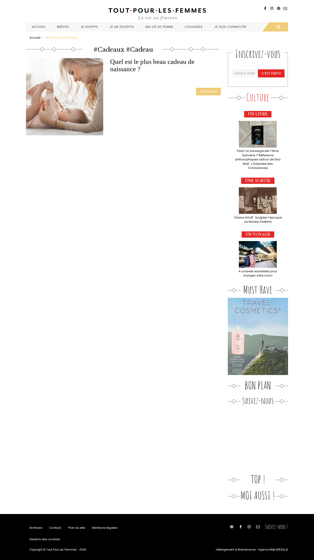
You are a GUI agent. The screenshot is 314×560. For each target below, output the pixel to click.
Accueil (39, 27)
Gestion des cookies (44, 539)
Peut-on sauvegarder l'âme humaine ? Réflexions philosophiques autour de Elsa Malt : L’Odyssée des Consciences (257, 159)
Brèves (63, 27)
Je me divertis (122, 27)
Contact (55, 528)
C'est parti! (271, 73)
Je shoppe (89, 27)
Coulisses (194, 27)
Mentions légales (104, 528)
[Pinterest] (278, 8)
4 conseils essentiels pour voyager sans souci (257, 273)
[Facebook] (265, 8)
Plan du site (76, 528)
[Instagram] (272, 8)
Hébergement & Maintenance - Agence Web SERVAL (252, 549)
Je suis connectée (230, 27)
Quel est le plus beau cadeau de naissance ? (152, 65)
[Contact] (285, 8)
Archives (35, 528)
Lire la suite (208, 91)
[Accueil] (157, 13)
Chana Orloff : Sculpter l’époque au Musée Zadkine (258, 219)
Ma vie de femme (159, 27)
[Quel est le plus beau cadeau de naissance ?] (64, 96)
